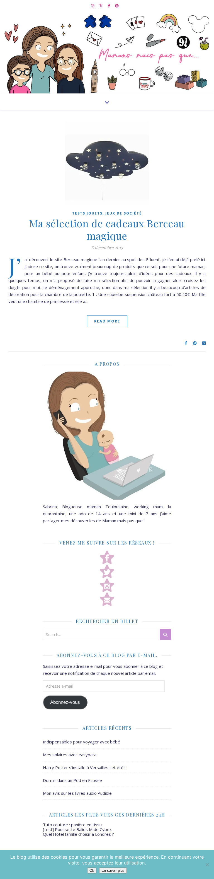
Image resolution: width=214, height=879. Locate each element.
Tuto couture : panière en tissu (72, 824)
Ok (91, 870)
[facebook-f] (109, 5)
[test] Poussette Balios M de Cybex (77, 829)
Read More (107, 321)
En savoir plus (113, 870)
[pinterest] (117, 5)
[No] (207, 864)
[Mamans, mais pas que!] (107, 52)
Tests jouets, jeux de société (107, 213)
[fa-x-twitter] (101, 5)
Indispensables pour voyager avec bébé (81, 742)
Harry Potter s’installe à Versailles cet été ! (84, 767)
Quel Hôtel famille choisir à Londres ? (78, 834)
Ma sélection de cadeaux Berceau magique (107, 229)
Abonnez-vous (65, 702)
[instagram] (93, 5)
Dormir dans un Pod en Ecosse (72, 780)
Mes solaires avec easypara (69, 754)
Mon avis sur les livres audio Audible (77, 793)
